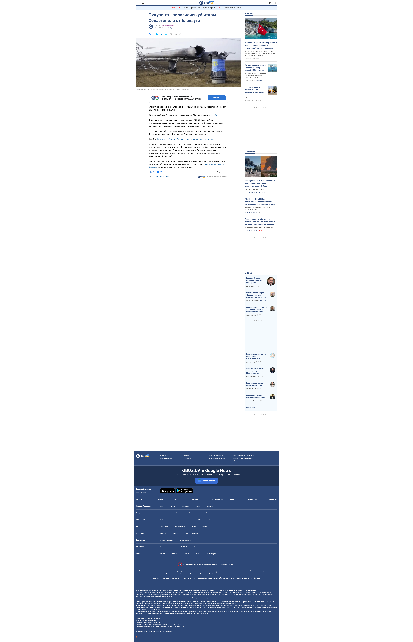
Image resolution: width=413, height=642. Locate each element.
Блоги (232, 499)
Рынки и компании (166, 540)
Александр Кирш (251, 376)
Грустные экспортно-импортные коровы (254, 384)
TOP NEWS (250, 151)
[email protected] (161, 626)
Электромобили (179, 526)
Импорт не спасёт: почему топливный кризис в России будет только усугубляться (257, 309)
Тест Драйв (164, 526)
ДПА (199, 520)
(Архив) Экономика (168, 25)
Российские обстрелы (233, 8)
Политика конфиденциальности (243, 455)
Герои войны (176, 8)
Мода (197, 554)
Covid (195, 547)
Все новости (272, 499)
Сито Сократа (250, 362)
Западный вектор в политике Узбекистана (255, 396)
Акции (193, 526)
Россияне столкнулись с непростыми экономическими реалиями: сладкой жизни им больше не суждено (257, 356)
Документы (188, 458)
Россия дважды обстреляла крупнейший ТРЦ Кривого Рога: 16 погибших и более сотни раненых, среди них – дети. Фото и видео (260, 222)
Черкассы (210, 506)
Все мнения (250, 407)
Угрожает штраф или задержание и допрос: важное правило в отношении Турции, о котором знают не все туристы (261, 45)
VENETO (220, 8)
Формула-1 (209, 513)
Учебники (172, 520)
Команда (187, 455)
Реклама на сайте (166, 458)
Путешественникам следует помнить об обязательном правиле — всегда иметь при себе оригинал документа (260, 53)
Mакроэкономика (185, 540)
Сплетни (174, 554)
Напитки (175, 533)
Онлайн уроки (187, 520)
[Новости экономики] (201, 177)
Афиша (162, 554)
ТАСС (214, 115)
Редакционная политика (163, 177)
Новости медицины (166, 547)
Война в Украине (190, 8)
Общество (252, 499)
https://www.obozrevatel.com (207, 590)
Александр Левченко (252, 401)
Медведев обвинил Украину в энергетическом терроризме (185, 139)
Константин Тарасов (252, 300)
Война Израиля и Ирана (206, 8)
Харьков (172, 506)
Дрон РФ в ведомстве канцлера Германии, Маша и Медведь (255, 370)
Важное (249, 13)
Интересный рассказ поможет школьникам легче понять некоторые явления (255, 76)
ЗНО (209, 520)
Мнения (248, 273)
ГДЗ (161, 520)
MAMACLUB (183, 547)
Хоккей (187, 513)
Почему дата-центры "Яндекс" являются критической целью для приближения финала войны (256, 295)
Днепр (198, 506)
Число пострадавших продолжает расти (259, 228)
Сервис (204, 526)
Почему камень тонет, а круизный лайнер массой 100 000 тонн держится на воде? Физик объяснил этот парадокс (256, 68)
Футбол (162, 513)
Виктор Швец (250, 286)
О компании (164, 455)
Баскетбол (175, 513)
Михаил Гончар (251, 315)
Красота (186, 554)
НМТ (218, 520)
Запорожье (185, 506)
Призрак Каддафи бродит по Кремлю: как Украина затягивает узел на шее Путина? (254, 280)
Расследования (217, 499)
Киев (161, 506)
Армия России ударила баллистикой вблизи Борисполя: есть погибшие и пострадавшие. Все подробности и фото (259, 201)
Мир (175, 499)
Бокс (197, 513)
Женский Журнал (211, 554)
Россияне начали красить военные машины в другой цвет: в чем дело (255, 90)
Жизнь (195, 499)
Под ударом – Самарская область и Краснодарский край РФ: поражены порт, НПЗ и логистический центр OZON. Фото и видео (261, 183)
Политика (159, 499)
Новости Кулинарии (191, 533)
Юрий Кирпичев (251, 389)
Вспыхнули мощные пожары (255, 189)
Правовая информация (215, 455)
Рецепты (163, 533)
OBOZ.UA (157, 25)
